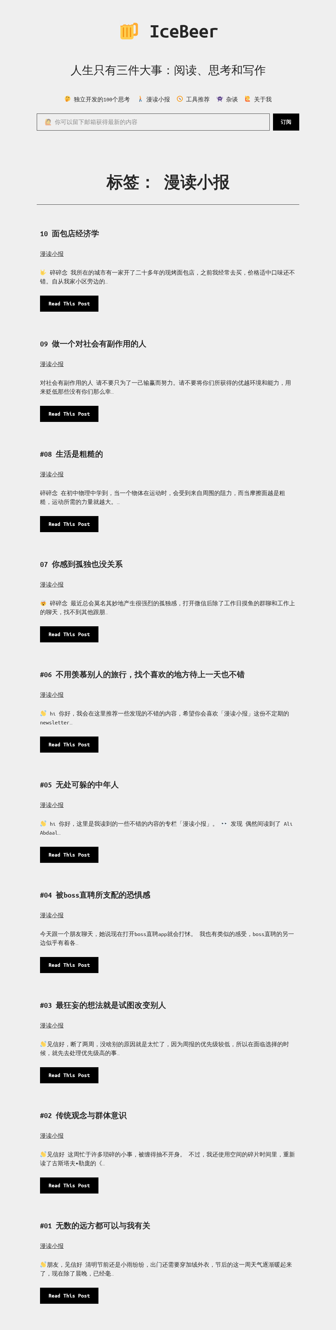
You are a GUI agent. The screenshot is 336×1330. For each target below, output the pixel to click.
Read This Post (72, 306)
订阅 (286, 122)
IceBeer (179, 31)
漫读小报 (52, 254)
